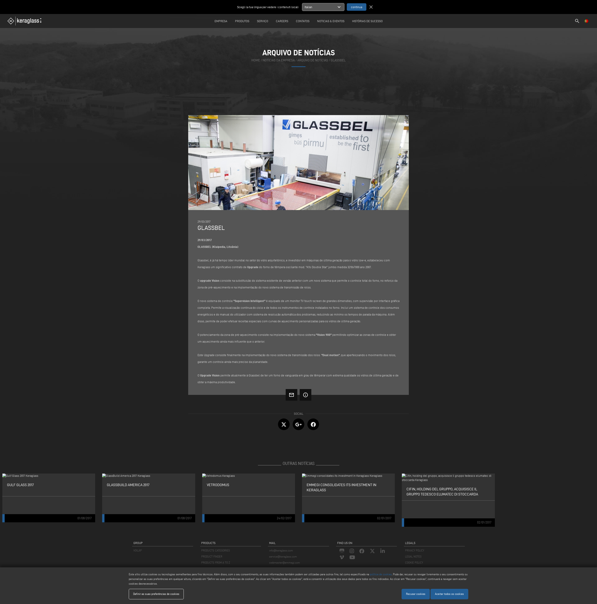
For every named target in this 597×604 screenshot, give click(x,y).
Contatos (302, 21)
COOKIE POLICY (414, 562)
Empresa (221, 21)
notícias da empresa (279, 60)
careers (282, 21)
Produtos (242, 21)
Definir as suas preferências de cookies (156, 593)
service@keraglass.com (283, 556)
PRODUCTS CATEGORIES (215, 550)
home (255, 60)
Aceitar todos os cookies (449, 593)
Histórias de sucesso (367, 21)
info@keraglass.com (281, 550)
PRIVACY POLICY (414, 550)
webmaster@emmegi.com (284, 562)
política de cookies (381, 574)
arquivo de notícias (312, 60)
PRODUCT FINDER (211, 556)
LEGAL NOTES (413, 556)
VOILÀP (137, 550)
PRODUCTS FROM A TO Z (215, 562)
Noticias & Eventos (330, 21)
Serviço (262, 21)
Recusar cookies (415, 593)
